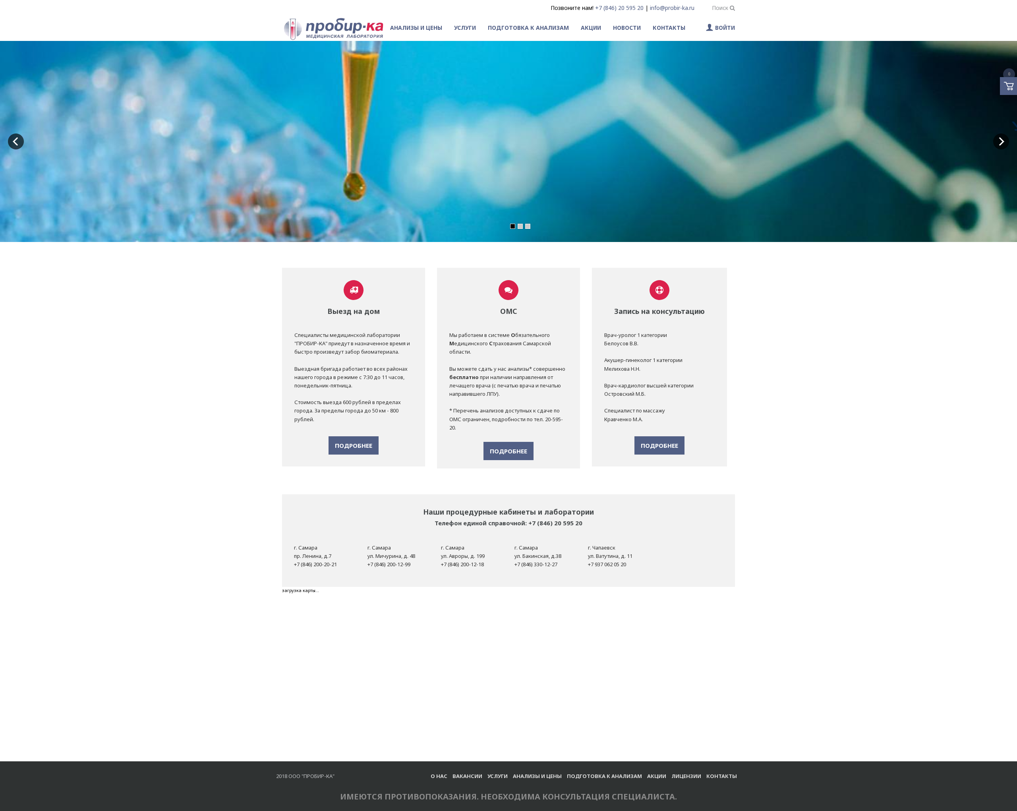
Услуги (465, 27)
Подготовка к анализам (528, 27)
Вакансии (467, 776)
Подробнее (353, 445)
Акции (591, 27)
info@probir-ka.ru (672, 8)
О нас (439, 776)
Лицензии (686, 776)
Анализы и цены (416, 27)
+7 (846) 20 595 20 (619, 8)
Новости (627, 27)
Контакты (669, 27)
